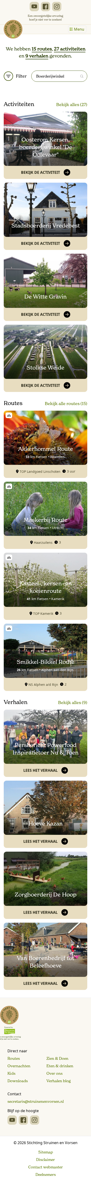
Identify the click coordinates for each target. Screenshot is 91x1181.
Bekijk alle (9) (72, 702)
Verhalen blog (58, 1080)
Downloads (17, 1080)
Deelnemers (45, 1174)
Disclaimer (45, 1159)
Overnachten (18, 1066)
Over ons (54, 1073)
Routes (13, 1058)
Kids (11, 1073)
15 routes (42, 49)
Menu (79, 29)
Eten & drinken (59, 1066)
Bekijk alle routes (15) (66, 403)
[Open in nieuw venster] (34, 6)
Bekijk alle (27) (71, 104)
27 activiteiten (69, 49)
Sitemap (45, 1152)
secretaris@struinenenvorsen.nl (35, 1101)
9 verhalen (36, 56)
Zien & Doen (57, 1058)
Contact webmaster (45, 1167)
